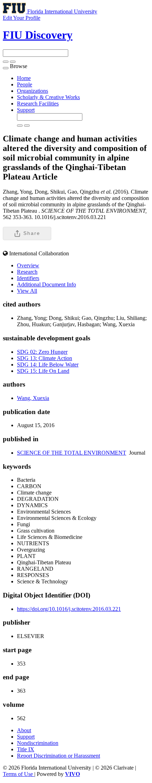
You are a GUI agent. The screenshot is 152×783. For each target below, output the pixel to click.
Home (24, 78)
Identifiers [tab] (28, 278)
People (24, 84)
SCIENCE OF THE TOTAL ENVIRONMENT (71, 453)
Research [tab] (27, 272)
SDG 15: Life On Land (43, 371)
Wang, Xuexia (33, 398)
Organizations (32, 91)
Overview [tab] (28, 265)
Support (26, 110)
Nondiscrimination (37, 743)
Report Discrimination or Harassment (58, 756)
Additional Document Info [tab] (46, 284)
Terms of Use (18, 774)
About (24, 730)
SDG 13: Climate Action (44, 358)
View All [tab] (27, 291)
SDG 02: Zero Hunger (42, 352)
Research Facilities (38, 104)
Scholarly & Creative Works (48, 97)
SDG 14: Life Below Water (47, 365)
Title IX (25, 749)
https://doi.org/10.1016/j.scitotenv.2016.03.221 (69, 609)
